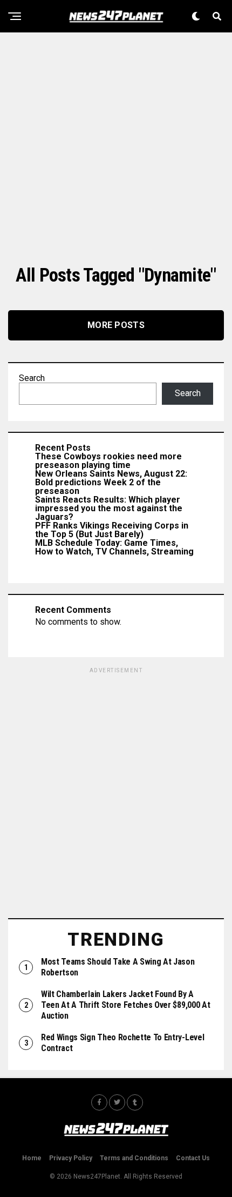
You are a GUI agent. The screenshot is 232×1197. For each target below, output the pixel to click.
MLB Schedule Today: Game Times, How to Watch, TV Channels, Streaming (114, 547)
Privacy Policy (70, 1158)
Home (32, 1158)
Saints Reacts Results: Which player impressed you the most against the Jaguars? (108, 508)
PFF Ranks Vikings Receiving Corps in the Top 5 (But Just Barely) (111, 529)
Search (32, 378)
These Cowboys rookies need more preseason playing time (108, 460)
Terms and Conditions (134, 1158)
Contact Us (193, 1158)
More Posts (116, 325)
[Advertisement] (116, 148)
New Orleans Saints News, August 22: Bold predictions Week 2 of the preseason (111, 482)
